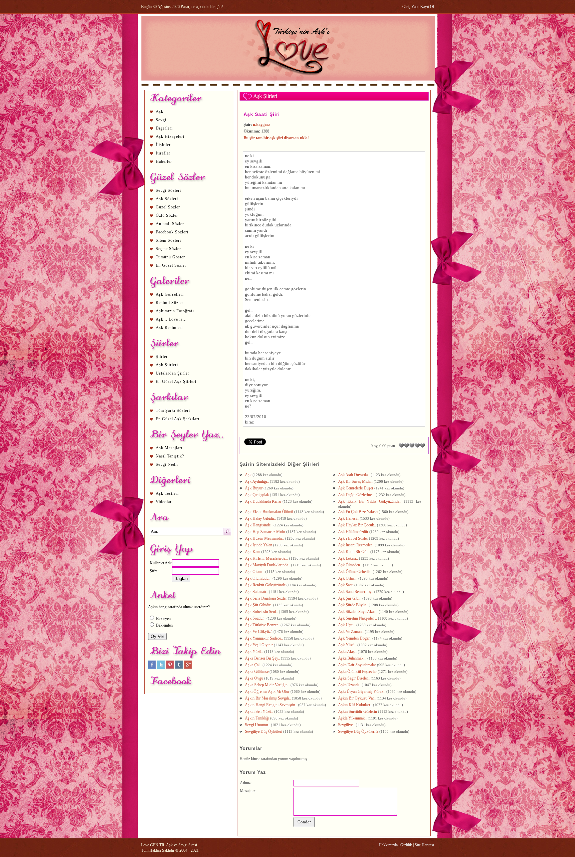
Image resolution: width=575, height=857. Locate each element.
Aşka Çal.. (254, 665)
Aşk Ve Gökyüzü (259, 631)
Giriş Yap (410, 6)
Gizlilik (406, 845)
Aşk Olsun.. (255, 571)
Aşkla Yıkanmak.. (353, 718)
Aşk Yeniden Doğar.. (355, 638)
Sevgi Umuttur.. (258, 724)
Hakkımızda (388, 845)
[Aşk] (288, 87)
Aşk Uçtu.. (347, 625)
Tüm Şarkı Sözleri (173, 410)
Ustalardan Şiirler (172, 373)
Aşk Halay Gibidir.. (261, 518)
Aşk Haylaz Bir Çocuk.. (357, 525)
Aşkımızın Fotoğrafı (175, 311)
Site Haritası (424, 845)
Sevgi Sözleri (168, 190)
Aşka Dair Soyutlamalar (357, 665)
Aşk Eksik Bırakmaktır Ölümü (269, 511)
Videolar (164, 501)
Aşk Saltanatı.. (257, 591)
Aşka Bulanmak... (352, 658)
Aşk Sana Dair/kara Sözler (266, 598)
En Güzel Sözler (171, 265)
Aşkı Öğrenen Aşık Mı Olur (267, 691)
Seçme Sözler (168, 248)
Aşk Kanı (253, 551)
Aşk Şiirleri (167, 365)
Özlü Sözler (167, 215)
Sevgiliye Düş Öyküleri (264, 731)
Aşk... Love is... (171, 319)
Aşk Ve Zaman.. (351, 631)
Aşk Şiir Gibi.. (350, 598)
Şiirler (162, 356)
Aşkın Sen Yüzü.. (259, 711)
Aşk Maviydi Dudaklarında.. (268, 565)
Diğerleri (164, 128)
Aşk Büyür (254, 488)
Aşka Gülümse (257, 671)
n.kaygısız (261, 124)
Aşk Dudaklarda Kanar (264, 501)
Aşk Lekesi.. (348, 558)
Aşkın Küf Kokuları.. (355, 705)
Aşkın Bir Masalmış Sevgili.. (268, 698)
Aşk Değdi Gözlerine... (357, 494)
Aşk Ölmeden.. (350, 565)
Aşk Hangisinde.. (259, 525)
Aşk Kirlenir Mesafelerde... (267, 558)
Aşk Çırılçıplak (257, 494)
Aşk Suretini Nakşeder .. (358, 618)
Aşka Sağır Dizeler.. (354, 678)
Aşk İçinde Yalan (259, 545)
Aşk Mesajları (169, 447)
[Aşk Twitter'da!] (161, 667)
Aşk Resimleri (169, 327)
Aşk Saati (346, 585)
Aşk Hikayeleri (170, 136)
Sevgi (161, 120)
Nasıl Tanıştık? (170, 456)
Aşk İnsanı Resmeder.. (356, 545)
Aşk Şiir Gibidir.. (259, 605)
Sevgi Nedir (167, 464)
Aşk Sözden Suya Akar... (358, 611)
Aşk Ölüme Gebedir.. (355, 571)
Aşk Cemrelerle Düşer (356, 488)
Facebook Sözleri (172, 232)
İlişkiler (163, 145)
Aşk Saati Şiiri (262, 114)
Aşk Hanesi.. (349, 518)
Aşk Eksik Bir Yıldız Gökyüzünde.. (371, 501)
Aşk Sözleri (167, 198)
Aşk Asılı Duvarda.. (354, 474)
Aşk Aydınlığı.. (257, 481)
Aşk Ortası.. (348, 578)
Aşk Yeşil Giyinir (259, 645)
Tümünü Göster (170, 257)
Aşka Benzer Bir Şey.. (263, 658)
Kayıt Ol (427, 6)
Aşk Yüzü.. (347, 645)
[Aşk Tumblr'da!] (179, 667)
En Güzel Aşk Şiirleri (176, 381)
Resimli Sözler (169, 302)
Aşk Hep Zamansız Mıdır (265, 531)
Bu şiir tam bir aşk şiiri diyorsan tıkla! (276, 138)
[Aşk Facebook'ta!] (152, 667)
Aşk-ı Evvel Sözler (353, 538)
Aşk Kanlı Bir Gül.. (354, 551)
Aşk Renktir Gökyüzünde (266, 585)
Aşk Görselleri (170, 294)
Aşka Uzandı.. (350, 685)
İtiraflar (163, 153)
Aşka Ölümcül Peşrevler (358, 671)
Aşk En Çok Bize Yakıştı (358, 511)
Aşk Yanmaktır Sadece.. (264, 638)
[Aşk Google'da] (188, 667)
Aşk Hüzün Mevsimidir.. (265, 538)
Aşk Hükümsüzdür (353, 531)
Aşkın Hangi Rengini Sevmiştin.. (271, 705)
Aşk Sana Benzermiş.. (356, 591)
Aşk (159, 111)
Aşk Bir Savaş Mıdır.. (356, 481)
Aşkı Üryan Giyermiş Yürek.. (362, 691)
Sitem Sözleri (168, 240)
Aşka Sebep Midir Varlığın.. (267, 685)
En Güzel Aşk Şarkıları (177, 419)
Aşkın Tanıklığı (257, 718)
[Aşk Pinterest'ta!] (170, 667)
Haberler (164, 161)
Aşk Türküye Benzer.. (263, 625)
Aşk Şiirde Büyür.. (353, 605)
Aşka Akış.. (348, 651)
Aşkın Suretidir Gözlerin (358, 711)
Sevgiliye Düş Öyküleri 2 (358, 731)
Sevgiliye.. (347, 724)
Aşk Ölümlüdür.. (259, 578)
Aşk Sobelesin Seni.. (262, 611)
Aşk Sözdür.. (256, 618)
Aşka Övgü (254, 678)
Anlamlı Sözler (170, 223)
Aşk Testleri (167, 493)
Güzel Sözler (168, 207)
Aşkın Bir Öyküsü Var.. (357, 698)
